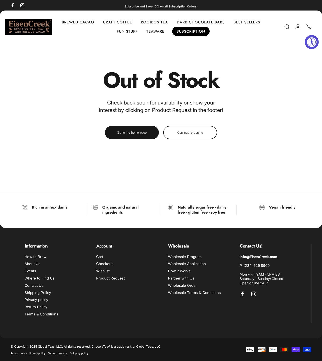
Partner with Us (181, 278)
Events (30, 271)
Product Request (110, 278)
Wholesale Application (187, 264)
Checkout (104, 264)
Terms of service (57, 353)
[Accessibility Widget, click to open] (312, 42)
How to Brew (35, 257)
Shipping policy (79, 353)
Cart (99, 257)
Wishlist (103, 271)
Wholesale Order (182, 285)
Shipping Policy (38, 292)
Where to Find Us (40, 278)
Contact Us (34, 285)
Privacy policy (36, 299)
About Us (32, 264)
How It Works (179, 271)
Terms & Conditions (41, 314)
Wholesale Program (185, 257)
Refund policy (19, 353)
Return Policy (36, 307)
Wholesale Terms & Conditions (194, 292)
